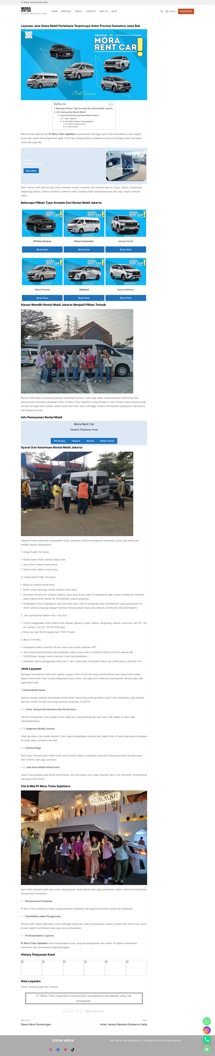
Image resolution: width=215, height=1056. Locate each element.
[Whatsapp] (207, 1021)
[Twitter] (176, 2)
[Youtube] (181, 2)
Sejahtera (70, 134)
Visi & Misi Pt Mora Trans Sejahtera (79, 121)
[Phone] (207, 1039)
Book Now (42, 249)
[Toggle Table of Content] (109, 104)
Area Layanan (73, 127)
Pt (50, 134)
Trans (61, 134)
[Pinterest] (192, 2)
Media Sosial (107, 440)
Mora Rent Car (84, 424)
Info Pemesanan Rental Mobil (71, 112)
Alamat (90, 440)
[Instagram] (186, 2)
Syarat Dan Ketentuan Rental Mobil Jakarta (80, 115)
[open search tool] (161, 11)
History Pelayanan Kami (77, 124)
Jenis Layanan (70, 119)
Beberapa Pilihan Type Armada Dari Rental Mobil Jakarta (84, 108)
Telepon (75, 440)
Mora (55, 134)
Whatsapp (59, 440)
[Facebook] (170, 2)
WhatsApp (186, 11)
